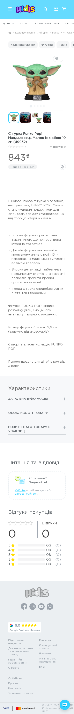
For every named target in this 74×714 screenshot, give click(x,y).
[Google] (24, 627)
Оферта (13, 667)
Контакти (14, 688)
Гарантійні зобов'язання (17, 661)
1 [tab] (30, 106)
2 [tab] (34, 106)
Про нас (14, 683)
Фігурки (43, 32)
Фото (8, 23)
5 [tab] (44, 106)
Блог (42, 666)
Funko (55, 32)
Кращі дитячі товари (48, 647)
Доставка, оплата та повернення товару (20, 651)
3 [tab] (37, 106)
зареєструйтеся (26, 493)
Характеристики (47, 23)
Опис (24, 23)
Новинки (45, 653)
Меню (10, 9)
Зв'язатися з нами (20, 693)
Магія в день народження (48, 660)
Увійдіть (20, 490)
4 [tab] (41, 106)
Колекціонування (25, 32)
